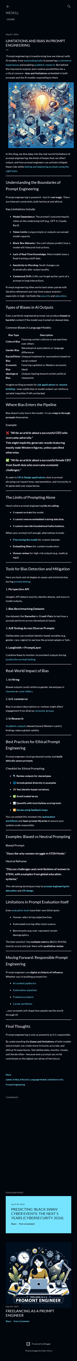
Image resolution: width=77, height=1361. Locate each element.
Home (11, 19)
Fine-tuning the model (25, 539)
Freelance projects (23, 996)
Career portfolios (22, 1003)
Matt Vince (46, 1350)
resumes (10, 691)
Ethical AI (24, 1079)
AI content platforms (24, 983)
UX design (27, 890)
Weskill (12, 13)
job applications (46, 384)
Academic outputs (16, 725)
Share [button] (8, 1074)
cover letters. (26, 691)
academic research (44, 64)
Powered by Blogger (41, 1343)
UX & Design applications (31, 477)
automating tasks (33, 60)
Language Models (38, 1079)
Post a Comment (27, 1223)
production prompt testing (20, 659)
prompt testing (22, 581)
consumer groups (44, 710)
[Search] (69, 5)
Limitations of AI (55, 1079)
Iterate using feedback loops (32, 809)
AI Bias (16, 1079)
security (45, 295)
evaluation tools (20, 910)
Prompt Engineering (15, 1084)
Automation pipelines (25, 990)
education (60, 295)
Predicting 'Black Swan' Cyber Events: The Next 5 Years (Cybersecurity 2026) (37, 1213)
